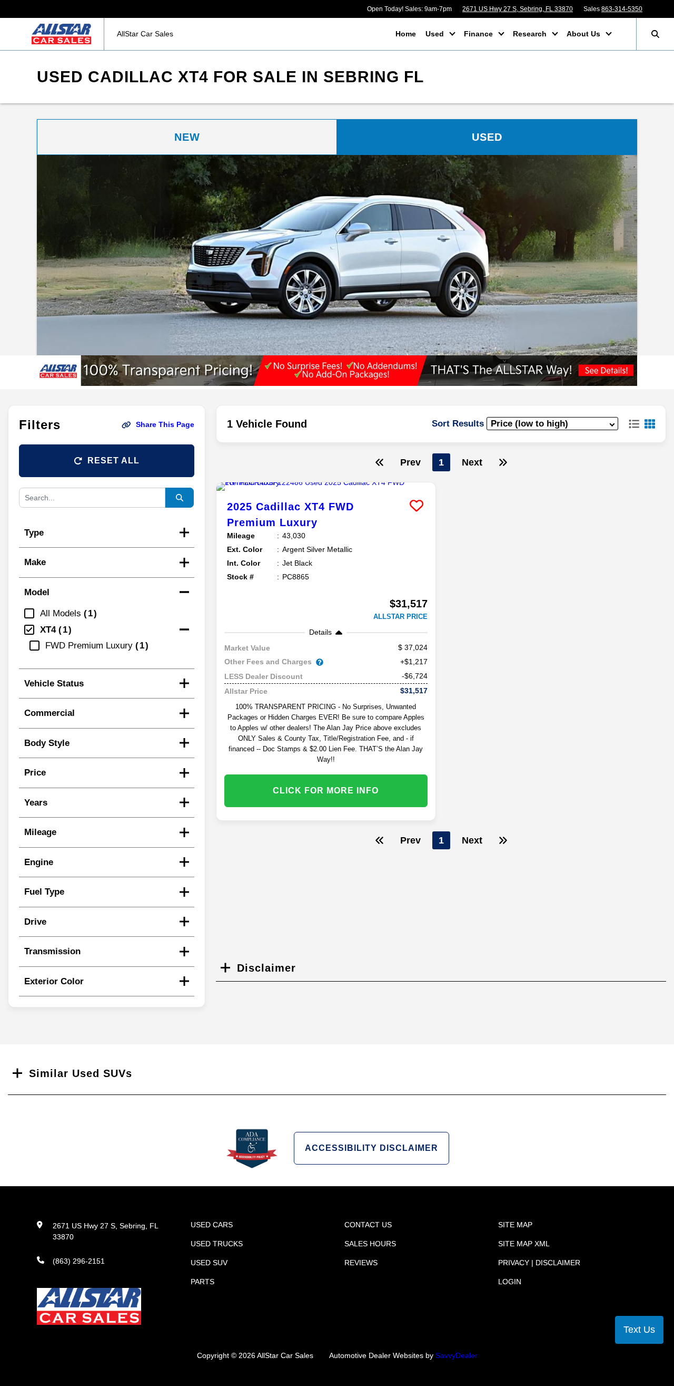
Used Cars (212, 1224)
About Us (584, 34)
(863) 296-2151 (79, 1261)
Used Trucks (217, 1243)
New (187, 137)
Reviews (361, 1262)
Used (435, 34)
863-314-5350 (621, 9)
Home (405, 34)
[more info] (325, 486)
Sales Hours (370, 1243)
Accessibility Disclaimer (371, 1147)
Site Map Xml (524, 1243)
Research (531, 34)
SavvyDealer (456, 1355)
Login (509, 1281)
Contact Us (368, 1224)
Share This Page (165, 424)
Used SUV (209, 1262)
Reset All (113, 460)
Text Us (639, 1329)
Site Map (515, 1224)
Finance (479, 34)
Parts (202, 1281)
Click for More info (326, 790)
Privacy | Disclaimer (539, 1262)
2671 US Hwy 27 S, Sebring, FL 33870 (517, 9)
